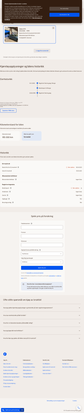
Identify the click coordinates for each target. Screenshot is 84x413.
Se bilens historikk (8, 370)
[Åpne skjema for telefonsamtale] (78, 407)
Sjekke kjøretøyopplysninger (10, 373)
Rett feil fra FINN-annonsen (69, 367)
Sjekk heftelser (46, 370)
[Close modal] (53, 28)
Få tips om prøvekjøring (9, 383)
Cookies (75, 400)
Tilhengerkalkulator (28, 377)
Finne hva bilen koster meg (10, 367)
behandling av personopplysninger (35, 273)
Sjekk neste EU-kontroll (49, 367)
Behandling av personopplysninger (56, 400)
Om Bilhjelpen (46, 364)
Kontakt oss (65, 364)
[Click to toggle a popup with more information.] (18, 167)
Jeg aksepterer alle (64, 14)
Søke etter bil (6, 364)
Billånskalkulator (27, 370)
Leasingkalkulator (27, 373)
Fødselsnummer (25, 223)
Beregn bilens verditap (29, 367)
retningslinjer (52, 276)
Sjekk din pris (42, 268)
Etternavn (24, 241)
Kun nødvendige (64, 8)
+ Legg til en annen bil (42, 50)
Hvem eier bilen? (47, 373)
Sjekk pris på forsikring (12, 410)
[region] (42, 11)
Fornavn (23, 232)
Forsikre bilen (6, 386)
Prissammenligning (8, 380)
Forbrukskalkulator (28, 364)
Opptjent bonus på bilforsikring (29, 250)
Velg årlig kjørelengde (27, 258)
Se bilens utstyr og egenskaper (11, 377)
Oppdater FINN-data (8, 110)
